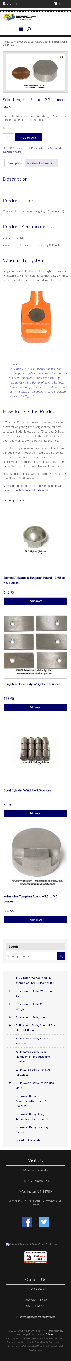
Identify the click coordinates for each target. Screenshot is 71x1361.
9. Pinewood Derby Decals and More (35, 1085)
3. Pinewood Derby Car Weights (27, 42)
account (11, 4)
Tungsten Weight (12, 152)
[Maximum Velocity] (19, 17)
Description (15, 163)
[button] (29, 29)
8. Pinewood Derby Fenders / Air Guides (33, 1072)
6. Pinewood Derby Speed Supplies (32, 1041)
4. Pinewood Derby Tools (31, 1017)
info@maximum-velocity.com (35, 1316)
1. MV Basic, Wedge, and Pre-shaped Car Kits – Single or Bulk (35, 980)
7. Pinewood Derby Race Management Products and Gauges (33, 1056)
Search (61, 956)
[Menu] (22, 29)
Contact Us (35, 1279)
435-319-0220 (35, 1289)
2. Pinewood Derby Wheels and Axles (35, 993)
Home (6, 42)
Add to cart (28, 137)
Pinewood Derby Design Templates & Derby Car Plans (34, 1116)
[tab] (14, 163)
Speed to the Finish (28, 1140)
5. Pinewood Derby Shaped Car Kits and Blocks (35, 1028)
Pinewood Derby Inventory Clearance (32, 1129)
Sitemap (50, 1334)
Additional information (41, 163)
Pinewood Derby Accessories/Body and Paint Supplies (33, 1101)
